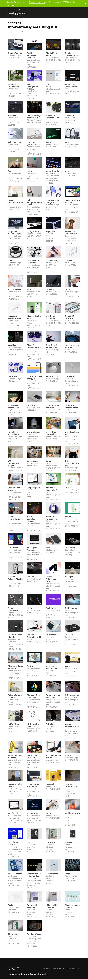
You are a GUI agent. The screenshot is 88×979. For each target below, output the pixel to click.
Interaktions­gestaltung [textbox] (15, 32)
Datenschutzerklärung (58, 968)
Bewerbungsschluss (37, 2)
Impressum (46, 968)
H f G (17, 12)
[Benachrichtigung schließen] (85, 3)
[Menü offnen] (79, 10)
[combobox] (15, 32)
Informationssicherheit (73, 968)
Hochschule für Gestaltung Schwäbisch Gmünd (27, 974)
